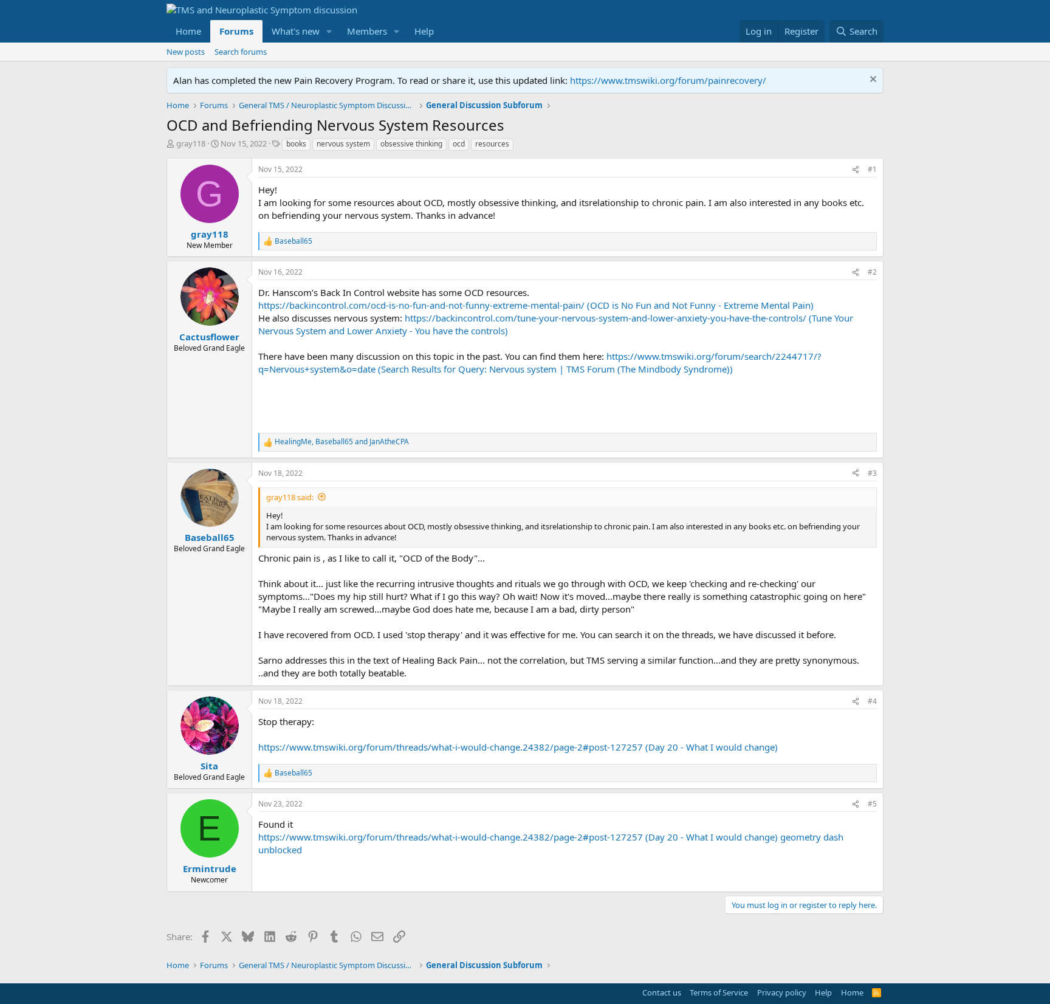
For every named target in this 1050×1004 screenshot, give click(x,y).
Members (367, 31)
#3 (872, 473)
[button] (329, 31)
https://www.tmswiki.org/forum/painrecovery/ (668, 80)
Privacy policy (781, 992)
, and (342, 442)
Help (424, 31)
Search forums (240, 51)
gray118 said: (290, 497)
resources (492, 144)
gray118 (190, 143)
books (296, 144)
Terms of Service (719, 992)
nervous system (343, 144)
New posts (185, 51)
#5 (872, 804)
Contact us (661, 992)
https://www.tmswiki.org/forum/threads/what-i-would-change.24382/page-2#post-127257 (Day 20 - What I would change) (518, 747)
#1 (872, 169)
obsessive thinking (411, 144)
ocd (459, 144)
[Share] (855, 170)
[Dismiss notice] (871, 80)
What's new (296, 31)
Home (188, 31)
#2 (872, 272)
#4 (872, 701)
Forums (236, 31)
